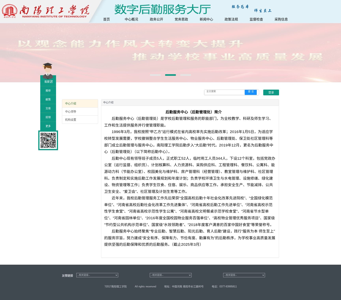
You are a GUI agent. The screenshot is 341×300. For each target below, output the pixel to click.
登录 (271, 92)
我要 (47, 81)
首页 (106, 19)
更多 (48, 126)
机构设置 (70, 119)
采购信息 (281, 19)
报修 (48, 90)
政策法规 (231, 19)
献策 (48, 99)
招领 (48, 117)
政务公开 (156, 19)
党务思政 (181, 19)
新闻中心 (206, 19)
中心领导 (70, 111)
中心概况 (131, 19)
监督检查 (256, 19)
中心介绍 (70, 103)
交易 (48, 108)
